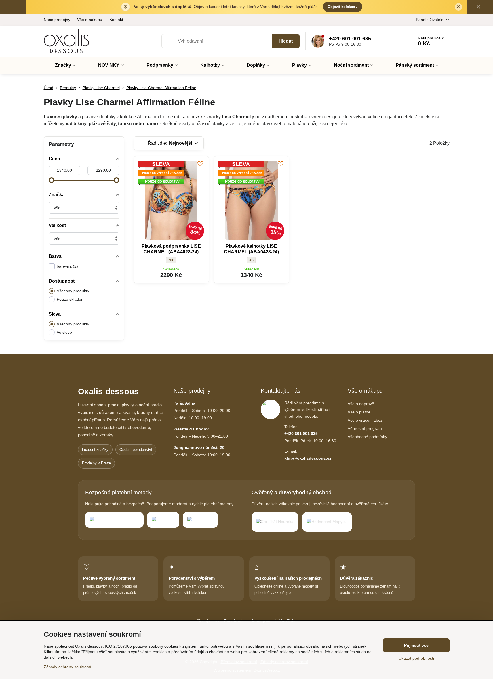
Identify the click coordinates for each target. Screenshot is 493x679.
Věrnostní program (365, 428)
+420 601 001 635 (301, 433)
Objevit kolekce (343, 6)
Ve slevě (64, 332)
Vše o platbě (359, 412)
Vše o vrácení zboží (366, 420)
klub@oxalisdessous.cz (307, 458)
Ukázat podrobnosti (416, 658)
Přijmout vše (416, 645)
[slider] (51, 180)
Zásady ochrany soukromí (67, 667)
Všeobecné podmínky (367, 436)
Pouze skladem (71, 299)
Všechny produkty (73, 291)
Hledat (286, 41)
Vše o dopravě (361, 403)
